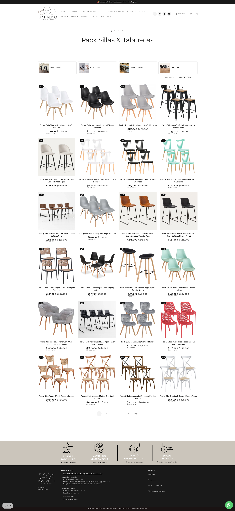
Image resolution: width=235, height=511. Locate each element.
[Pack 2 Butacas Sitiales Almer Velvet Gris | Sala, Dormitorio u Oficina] (56, 319)
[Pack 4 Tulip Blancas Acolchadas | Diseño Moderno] (56, 103)
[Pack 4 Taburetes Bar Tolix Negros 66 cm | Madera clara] (178, 103)
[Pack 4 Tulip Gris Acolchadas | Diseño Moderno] (138, 103)
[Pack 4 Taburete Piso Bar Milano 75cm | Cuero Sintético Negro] (97, 319)
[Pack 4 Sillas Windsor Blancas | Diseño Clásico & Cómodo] (97, 157)
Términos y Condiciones (156, 491)
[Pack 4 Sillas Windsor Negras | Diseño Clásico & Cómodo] (138, 157)
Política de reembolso (94, 509)
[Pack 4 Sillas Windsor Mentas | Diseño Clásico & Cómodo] (178, 157)
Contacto (151, 474)
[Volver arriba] (232, 508)
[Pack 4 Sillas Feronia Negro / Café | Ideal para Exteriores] (56, 265)
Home (107, 31)
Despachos (152, 480)
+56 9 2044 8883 (68, 497)
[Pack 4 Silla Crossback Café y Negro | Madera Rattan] (138, 374)
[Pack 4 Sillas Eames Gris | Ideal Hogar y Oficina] (97, 211)
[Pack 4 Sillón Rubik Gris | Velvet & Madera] (138, 319)
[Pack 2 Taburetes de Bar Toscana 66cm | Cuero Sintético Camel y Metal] (138, 211)
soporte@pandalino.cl (70, 499)
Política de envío (124, 509)
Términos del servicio (110, 509)
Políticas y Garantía (155, 485)
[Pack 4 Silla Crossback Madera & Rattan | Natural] (97, 374)
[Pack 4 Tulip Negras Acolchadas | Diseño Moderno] (97, 103)
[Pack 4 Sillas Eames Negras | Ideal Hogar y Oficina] (97, 265)
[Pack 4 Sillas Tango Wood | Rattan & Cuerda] (56, 374)
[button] (180, 14)
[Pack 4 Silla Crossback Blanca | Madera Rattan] (178, 374)
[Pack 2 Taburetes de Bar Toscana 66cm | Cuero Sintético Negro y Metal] (178, 211)
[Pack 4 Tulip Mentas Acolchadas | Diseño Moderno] (178, 265)
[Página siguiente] (136, 413)
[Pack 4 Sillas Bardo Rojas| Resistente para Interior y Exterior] (178, 319)
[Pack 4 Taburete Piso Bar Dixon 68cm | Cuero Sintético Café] (56, 211)
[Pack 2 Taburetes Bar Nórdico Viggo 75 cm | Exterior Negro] (138, 265)
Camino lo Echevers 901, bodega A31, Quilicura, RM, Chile (82, 474)
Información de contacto (139, 509)
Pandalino (41, 490)
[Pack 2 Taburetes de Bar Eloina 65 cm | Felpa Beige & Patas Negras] (56, 157)
